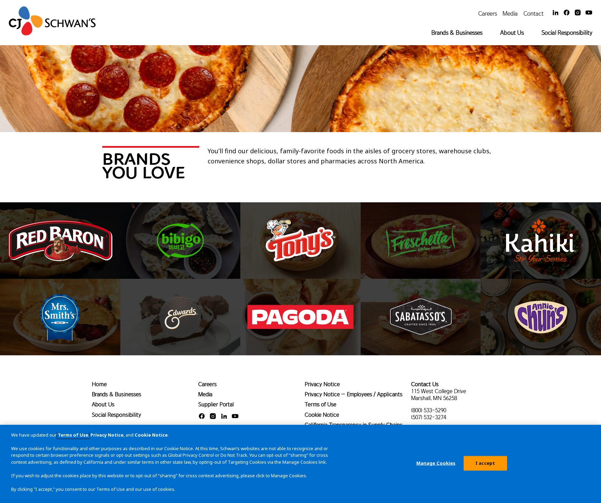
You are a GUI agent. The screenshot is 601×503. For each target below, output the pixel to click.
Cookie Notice (322, 414)
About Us (512, 32)
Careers (487, 13)
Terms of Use (320, 404)
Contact (533, 13)
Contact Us (425, 384)
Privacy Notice (322, 384)
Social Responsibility (567, 32)
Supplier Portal (216, 404)
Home (99, 384)
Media (510, 13)
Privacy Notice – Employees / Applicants (353, 394)
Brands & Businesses (456, 32)
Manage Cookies (436, 463)
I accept (485, 463)
